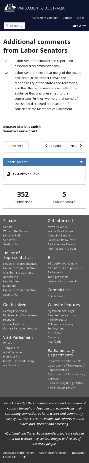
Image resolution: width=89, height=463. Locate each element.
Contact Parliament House (20, 328)
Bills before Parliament (62, 263)
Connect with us (13, 324)
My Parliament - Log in (62, 311)
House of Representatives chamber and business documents (20, 272)
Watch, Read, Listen (60, 231)
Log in (80, 18)
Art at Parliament (13, 352)
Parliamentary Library (61, 244)
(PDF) (26, 173)
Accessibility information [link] (19, 453)
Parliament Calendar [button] (45, 18)
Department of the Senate (65, 361)
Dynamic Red (11, 235)
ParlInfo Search (58, 319)
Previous (55, 145)
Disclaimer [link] (79, 453)
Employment (56, 328)
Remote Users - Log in (62, 315)
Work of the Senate (16, 231)
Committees (55, 296)
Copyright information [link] (53, 453)
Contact (67, 18)
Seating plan (11, 244)
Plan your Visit (12, 356)
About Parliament (59, 235)
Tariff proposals (58, 277)
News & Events (57, 227)
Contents (16, 145)
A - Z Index (54, 333)
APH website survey (60, 324)
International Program (62, 248)
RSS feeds (54, 341)
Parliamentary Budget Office (66, 383)
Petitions (9, 319)
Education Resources (61, 240)
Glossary (53, 337)
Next (74, 145)
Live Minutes (11, 281)
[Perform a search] (7, 25)
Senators (9, 240)
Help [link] (24, 457)
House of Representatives (20, 264)
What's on (9, 343)
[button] (79, 26)
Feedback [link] (9, 457)
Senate (8, 227)
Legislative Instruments (63, 281)
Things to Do (11, 348)
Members (9, 286)
